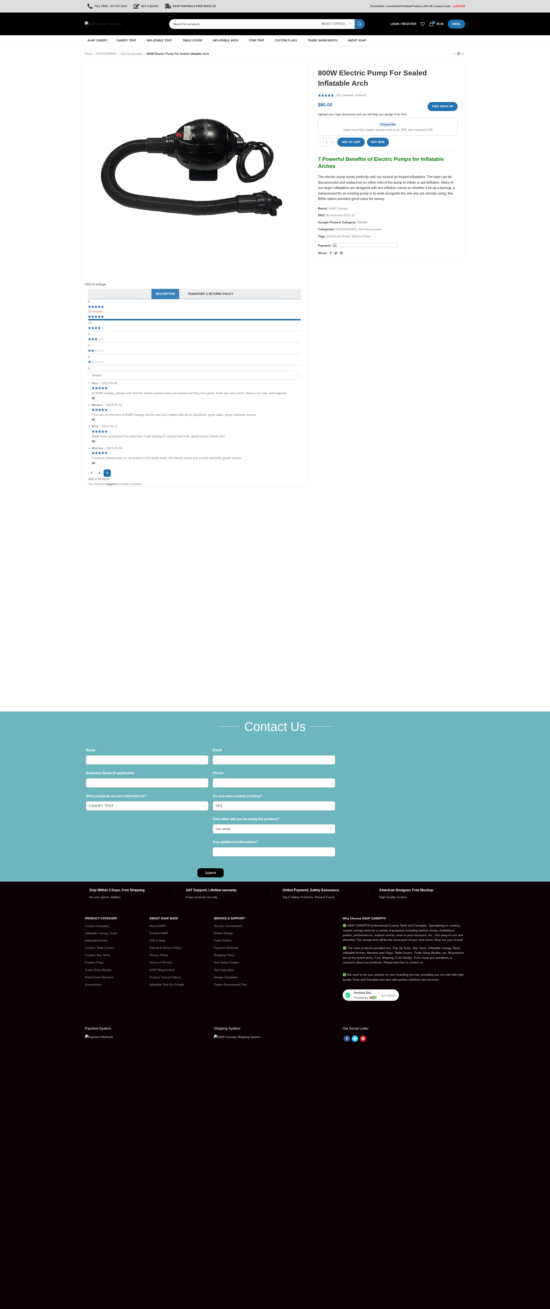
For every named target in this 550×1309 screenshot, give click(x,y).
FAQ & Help (157, 940)
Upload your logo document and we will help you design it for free (362, 114)
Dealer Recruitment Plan (230, 984)
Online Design (223, 933)
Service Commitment (228, 926)
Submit (210, 873)
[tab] (165, 294)
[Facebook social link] (330, 253)
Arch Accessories (132, 53)
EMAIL (456, 24)
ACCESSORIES (107, 53)
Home (89, 53)
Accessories (93, 984)
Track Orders (223, 940)
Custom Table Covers (99, 947)
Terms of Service (160, 962)
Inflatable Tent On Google (166, 984)
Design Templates (226, 977)
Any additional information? (235, 842)
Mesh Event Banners (99, 977)
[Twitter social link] (336, 253)
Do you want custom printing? (237, 796)
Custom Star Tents (97, 955)
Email (218, 750)
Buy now (378, 142)
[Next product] (463, 54)
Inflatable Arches (96, 940)
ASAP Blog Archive (162, 970)
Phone (218, 773)
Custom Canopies (97, 926)
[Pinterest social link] (341, 253)
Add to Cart (351, 142)
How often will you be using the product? (246, 819)
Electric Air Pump (338, 236)
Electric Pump (361, 236)
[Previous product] (454, 54)
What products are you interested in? (116, 796)
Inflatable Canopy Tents (101, 933)
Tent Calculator (224, 970)
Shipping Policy (224, 955)
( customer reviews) (351, 95)
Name (92, 750)
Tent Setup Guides (226, 962)
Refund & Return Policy (165, 947)
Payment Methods (226, 947)
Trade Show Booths (98, 970)
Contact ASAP (158, 933)
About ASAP (157, 926)
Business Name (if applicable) (110, 773)
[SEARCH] (360, 24)
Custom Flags (94, 962)
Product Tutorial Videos (165, 977)
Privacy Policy (158, 955)
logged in (112, 484)
